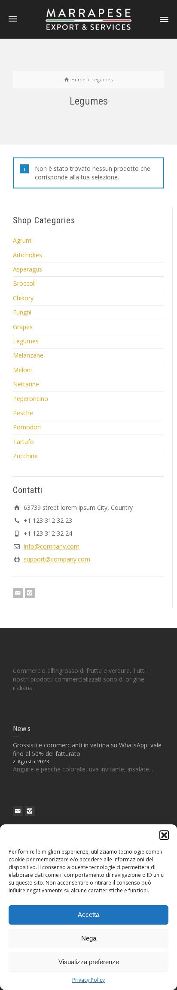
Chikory (23, 298)
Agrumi (23, 240)
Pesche (23, 413)
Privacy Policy (88, 980)
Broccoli (24, 283)
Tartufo (23, 442)
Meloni (22, 370)
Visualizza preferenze (88, 961)
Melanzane (28, 355)
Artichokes (27, 255)
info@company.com (51, 546)
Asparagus (27, 269)
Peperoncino (30, 399)
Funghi (22, 312)
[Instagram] (30, 593)
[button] (164, 835)
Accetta (88, 914)
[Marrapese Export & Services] (88, 19)
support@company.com (57, 559)
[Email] (18, 593)
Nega (88, 938)
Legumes (26, 341)
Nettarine (26, 384)
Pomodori (27, 427)
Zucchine (25, 456)
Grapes (23, 327)
